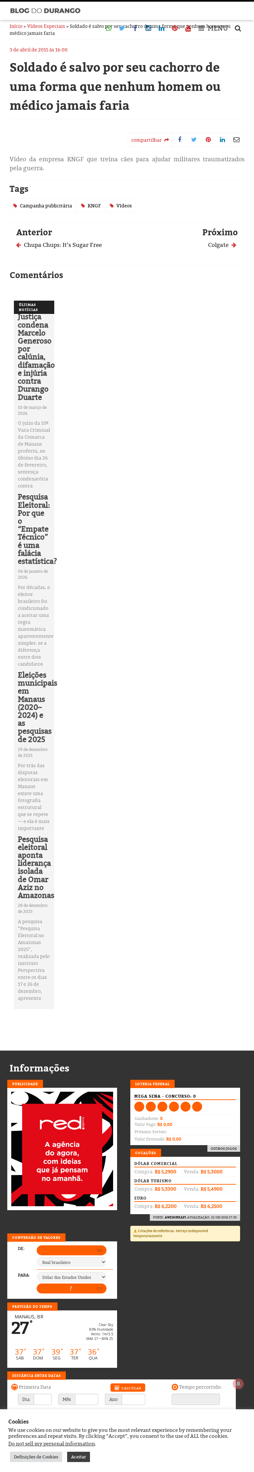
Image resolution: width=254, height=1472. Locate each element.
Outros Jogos (224, 1148)
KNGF (94, 205)
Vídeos (124, 205)
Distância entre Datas (36, 1375)
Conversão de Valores (36, 1237)
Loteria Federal (152, 1083)
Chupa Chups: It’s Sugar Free (62, 245)
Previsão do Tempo (32, 1306)
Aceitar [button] (78, 1457)
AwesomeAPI (175, 1217)
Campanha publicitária (46, 205)
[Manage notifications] (238, 1383)
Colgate (219, 245)
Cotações (145, 1152)
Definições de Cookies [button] (36, 1457)
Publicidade (25, 1083)
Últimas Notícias (28, 307)
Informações (39, 1068)
